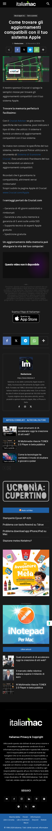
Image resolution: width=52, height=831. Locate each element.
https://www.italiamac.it (26, 378)
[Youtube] (33, 806)
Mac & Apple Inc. (19, 16)
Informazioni (35, 817)
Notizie (43, 820)
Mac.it (26, 823)
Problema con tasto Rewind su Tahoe (23, 524)
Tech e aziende (32, 16)
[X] (24, 49)
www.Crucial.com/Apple (16, 192)
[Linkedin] (29, 799)
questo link (35, 749)
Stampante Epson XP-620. (17, 518)
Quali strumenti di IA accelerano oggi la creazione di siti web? (33, 431)
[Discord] (6, 799)
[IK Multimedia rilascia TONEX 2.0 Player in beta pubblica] (10, 444)
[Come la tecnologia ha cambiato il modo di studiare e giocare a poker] (10, 458)
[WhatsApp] (36, 49)
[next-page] (9, 468)
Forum (25, 817)
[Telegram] (30, 49)
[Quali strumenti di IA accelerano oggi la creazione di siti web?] (10, 431)
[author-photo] (26, 370)
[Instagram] (26, 406)
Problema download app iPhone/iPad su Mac (24, 533)
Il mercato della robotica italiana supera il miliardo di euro (30, 673)
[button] (4, 3)
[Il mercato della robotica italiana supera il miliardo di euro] (8, 674)
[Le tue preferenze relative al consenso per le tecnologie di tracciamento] (49, 623)
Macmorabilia (14, 817)
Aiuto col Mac (27, 510)
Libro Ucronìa (8, 820)
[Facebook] (17, 49)
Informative (43, 827)
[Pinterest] (36, 799)
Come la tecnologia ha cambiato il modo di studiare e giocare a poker (33, 457)
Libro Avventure (23, 820)
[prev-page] (4, 468)
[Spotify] (44, 799)
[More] (43, 49)
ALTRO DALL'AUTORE (36, 420)
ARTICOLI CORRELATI (15, 420)
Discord (35, 820)
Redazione (18, 43)
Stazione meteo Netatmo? (17, 540)
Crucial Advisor (17, 120)
